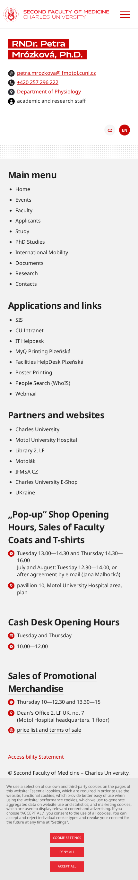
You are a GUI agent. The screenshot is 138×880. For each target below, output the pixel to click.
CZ (110, 130)
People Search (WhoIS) (42, 383)
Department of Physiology (49, 91)
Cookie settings (67, 837)
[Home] (66, 14)
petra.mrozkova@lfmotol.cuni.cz (56, 72)
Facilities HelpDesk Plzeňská (49, 361)
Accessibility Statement (36, 756)
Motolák (25, 461)
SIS (19, 319)
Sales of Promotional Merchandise (52, 681)
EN (124, 130)
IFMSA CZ (26, 471)
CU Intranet (29, 330)
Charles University (37, 429)
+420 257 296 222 (37, 82)
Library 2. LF (29, 450)
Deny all (66, 852)
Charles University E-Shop (46, 481)
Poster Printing (33, 372)
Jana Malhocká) (101, 574)
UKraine (25, 492)
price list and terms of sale (49, 729)
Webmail (26, 393)
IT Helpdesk (29, 340)
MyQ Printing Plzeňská (43, 351)
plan (22, 592)
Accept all (67, 866)
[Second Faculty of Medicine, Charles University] (11, 14)
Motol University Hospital (46, 439)
